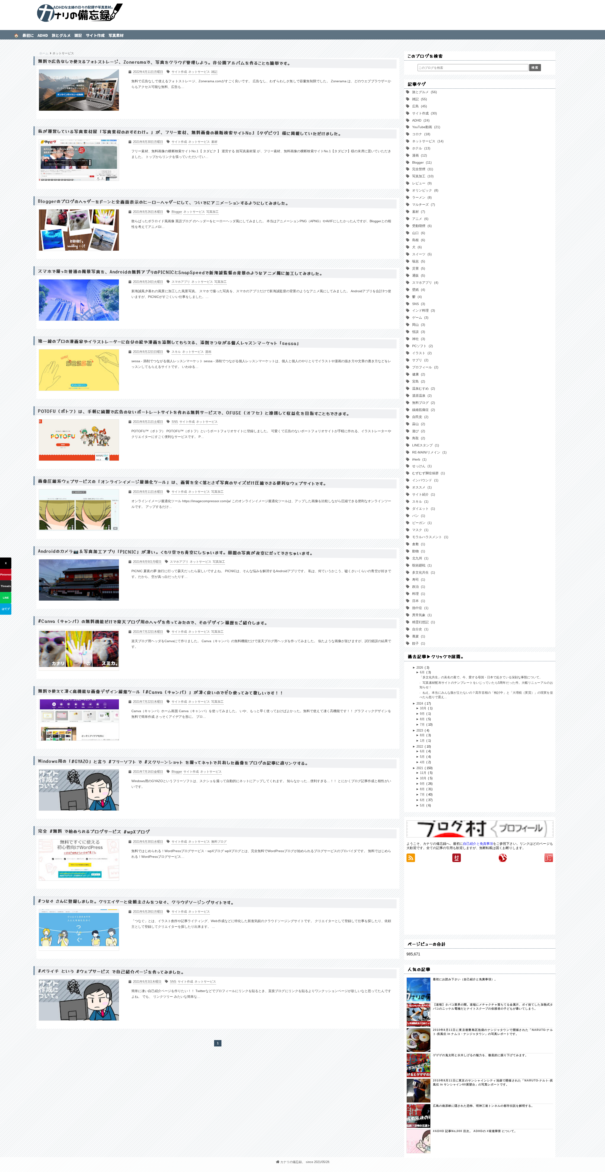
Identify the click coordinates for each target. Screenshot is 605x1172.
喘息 (417, 261)
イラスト (421, 353)
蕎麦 (417, 636)
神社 (417, 339)
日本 (417, 601)
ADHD (43, 35)
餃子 (417, 643)
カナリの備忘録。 (302, 13)
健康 (417, 374)
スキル (419, 501)
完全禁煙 (421, 169)
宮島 (417, 381)
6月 (423, 672)
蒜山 (417, 424)
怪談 (417, 332)
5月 (423, 756)
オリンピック (424, 190)
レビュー (421, 183)
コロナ (420, 134)
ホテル (420, 148)
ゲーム (419, 317)
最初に (28, 35)
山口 (417, 233)
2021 (420, 768)
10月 (423, 708)
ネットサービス (426, 141)
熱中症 (419, 608)
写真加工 (421, 176)
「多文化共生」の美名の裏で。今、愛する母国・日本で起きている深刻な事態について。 (480, 677)
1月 (423, 740)
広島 (418, 106)
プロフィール (424, 367)
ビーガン (421, 523)
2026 (420, 667)
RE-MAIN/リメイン (428, 452)
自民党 (419, 417)
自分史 (419, 629)
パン (417, 516)
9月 (423, 713)
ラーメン (421, 197)
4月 (423, 762)
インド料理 (422, 310)
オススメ (421, 487)
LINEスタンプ (424, 445)
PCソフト (421, 346)
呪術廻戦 (421, 565)
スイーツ (421, 254)
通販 (417, 275)
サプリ (419, 360)
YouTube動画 (425, 127)
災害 (417, 268)
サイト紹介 (422, 494)
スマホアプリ (424, 282)
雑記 (78, 35)
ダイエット (422, 508)
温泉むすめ (422, 388)
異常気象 (421, 615)
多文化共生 (422, 572)
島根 (417, 240)
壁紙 (417, 290)
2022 (420, 746)
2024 (420, 703)
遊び (417, 431)
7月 (423, 724)
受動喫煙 (421, 226)
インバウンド (424, 480)
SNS (417, 304)
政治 (417, 586)
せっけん (421, 466)
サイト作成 (95, 35)
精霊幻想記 (422, 622)
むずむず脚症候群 (427, 473)
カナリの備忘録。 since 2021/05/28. (305, 1162)
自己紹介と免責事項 (478, 843)
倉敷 (417, 544)
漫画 (418, 155)
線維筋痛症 (422, 410)
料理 (417, 594)
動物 (417, 551)
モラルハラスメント (429, 537)
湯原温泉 (421, 395)
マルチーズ (422, 204)
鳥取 (417, 438)
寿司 (417, 579)
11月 (423, 773)
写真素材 (116, 35)
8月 (423, 719)
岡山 (417, 325)
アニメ (419, 219)
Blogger (421, 162)
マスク (419, 530)
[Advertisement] (479, 898)
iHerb (418, 459)
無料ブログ (422, 403)
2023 (420, 730)
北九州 (419, 558)
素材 (417, 211)
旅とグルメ (61, 35)
